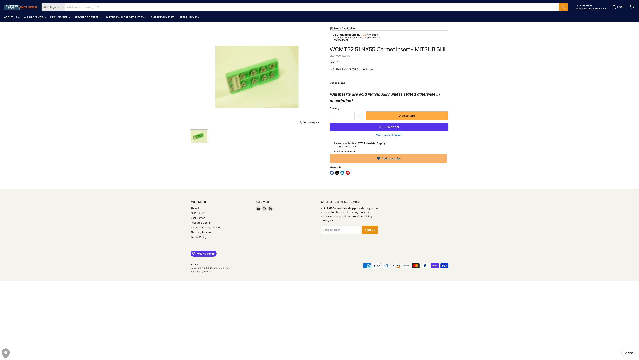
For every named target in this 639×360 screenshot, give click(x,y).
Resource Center (86, 17)
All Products (34, 17)
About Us (11, 17)
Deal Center (59, 17)
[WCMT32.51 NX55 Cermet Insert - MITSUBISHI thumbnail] (199, 136)
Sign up (370, 230)
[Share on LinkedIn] (342, 173)
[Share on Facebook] (332, 173)
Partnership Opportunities (125, 17)
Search (194, 264)
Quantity (335, 108)
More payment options (389, 135)
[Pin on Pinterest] (348, 173)
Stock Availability (345, 28)
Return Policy (189, 17)
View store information (344, 151)
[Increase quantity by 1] (359, 115)
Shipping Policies (162, 17)
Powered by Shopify (201, 271)
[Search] (563, 7)
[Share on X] (337, 173)
